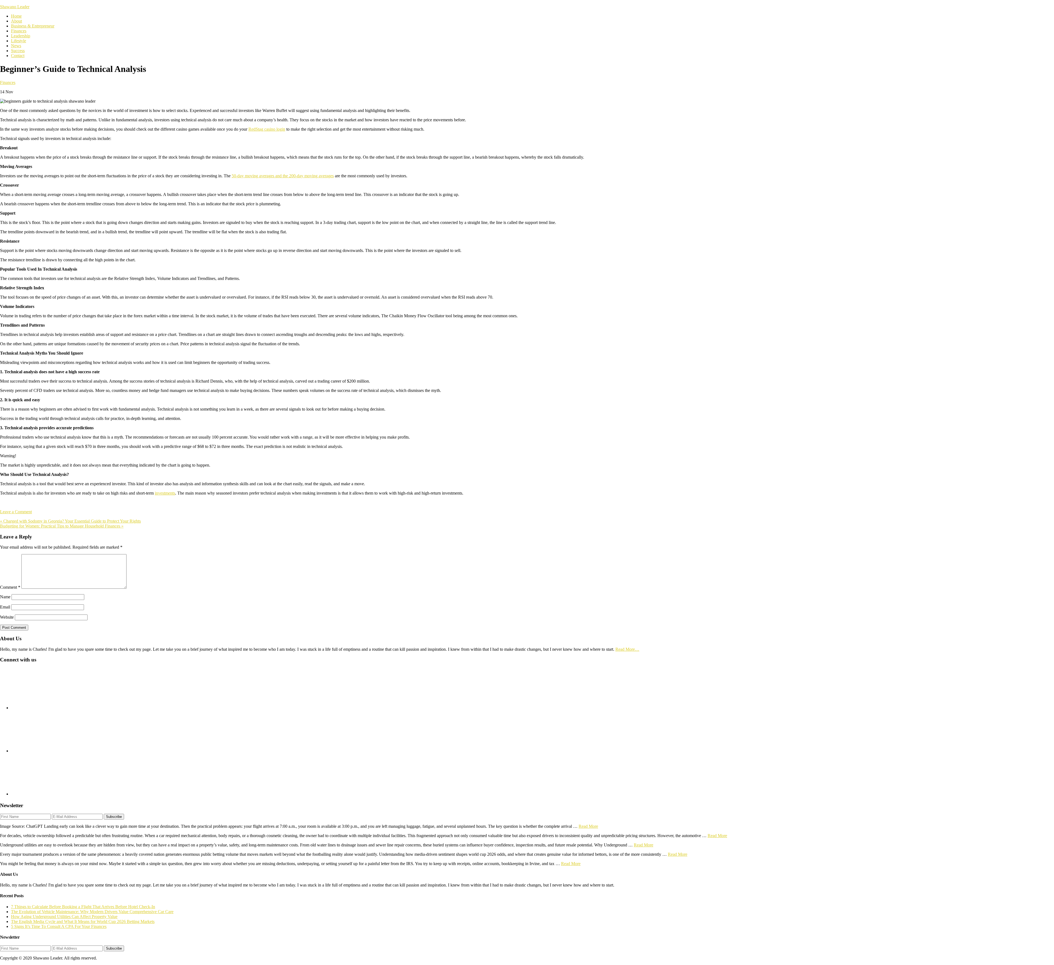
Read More (588, 826)
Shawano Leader (14, 6)
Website (7, 617)
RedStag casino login (266, 129)
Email (5, 607)
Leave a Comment (16, 511)
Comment (10, 587)
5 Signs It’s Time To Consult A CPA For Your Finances (58, 926)
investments (165, 493)
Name (5, 596)
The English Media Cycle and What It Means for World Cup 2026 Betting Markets (83, 921)
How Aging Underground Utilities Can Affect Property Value (64, 916)
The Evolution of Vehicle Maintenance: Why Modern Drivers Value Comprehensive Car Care (92, 911)
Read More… (627, 649)
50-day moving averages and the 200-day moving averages (283, 175)
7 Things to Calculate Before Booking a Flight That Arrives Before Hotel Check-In (83, 906)
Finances (7, 82)
